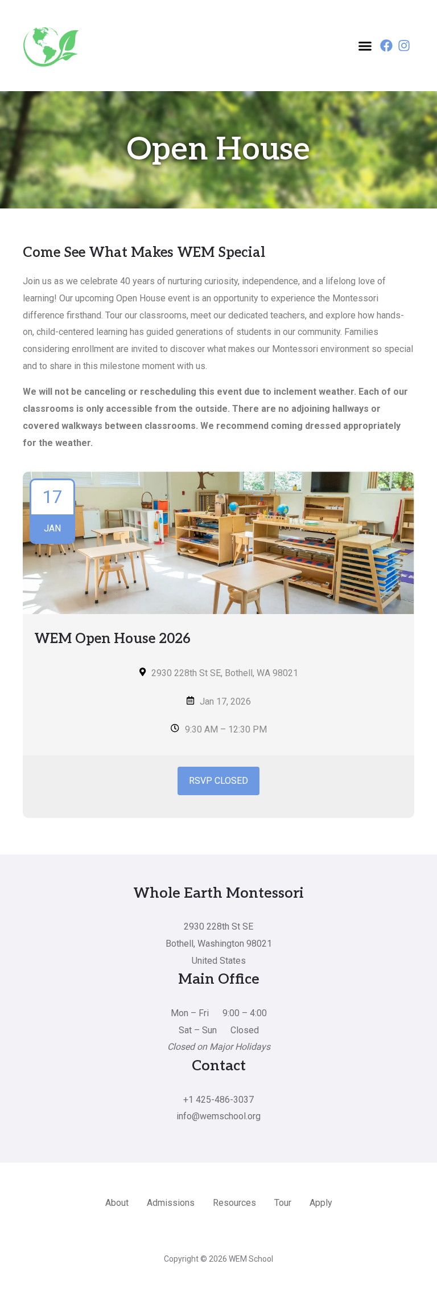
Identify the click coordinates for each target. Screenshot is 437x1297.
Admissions (171, 1202)
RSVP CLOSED (218, 780)
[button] (365, 45)
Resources (234, 1202)
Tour (282, 1202)
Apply (321, 1202)
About (117, 1202)
